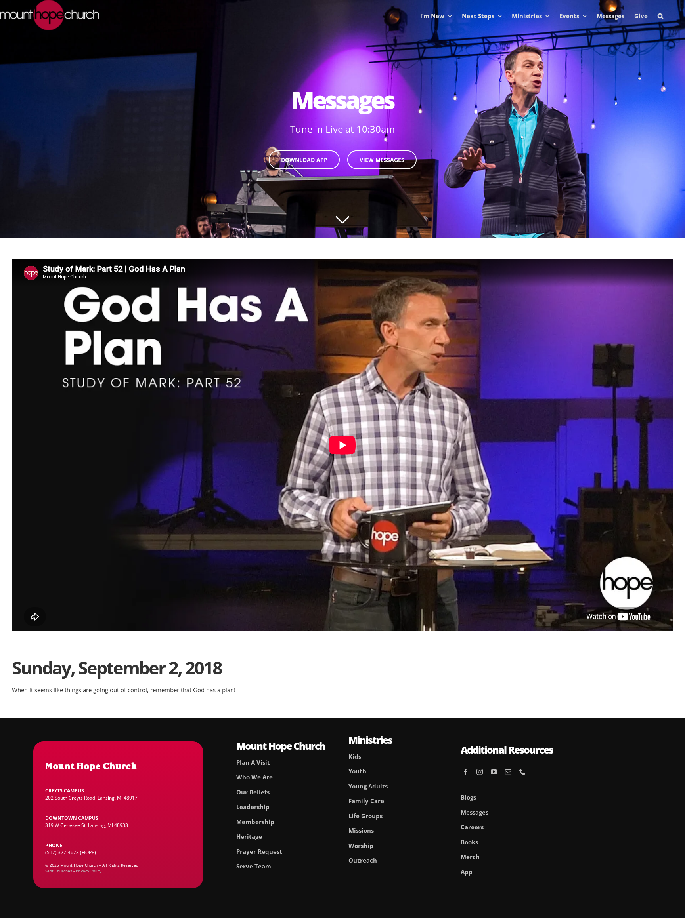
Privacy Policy (88, 871)
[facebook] (465, 772)
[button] (660, 16)
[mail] (508, 772)
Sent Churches (58, 871)
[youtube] (494, 772)
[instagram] (479, 772)
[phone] (522, 772)
